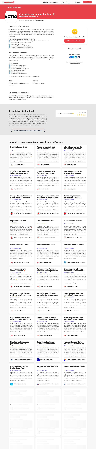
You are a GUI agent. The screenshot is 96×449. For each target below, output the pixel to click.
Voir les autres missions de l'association (28, 130)
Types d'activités (28, 20)
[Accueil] (9, 2)
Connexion (78, 2)
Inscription (87, 2)
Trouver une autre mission (75, 40)
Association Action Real (28, 17)
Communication (40, 20)
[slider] (81, 115)
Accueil (20, 20)
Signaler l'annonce (75, 63)
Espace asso (65, 2)
